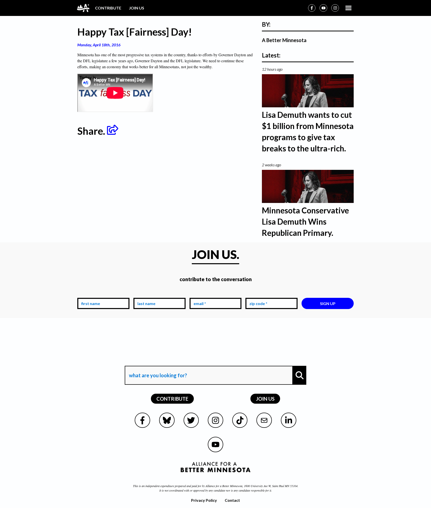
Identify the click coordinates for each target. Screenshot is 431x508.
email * (199, 294)
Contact (232, 500)
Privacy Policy (204, 500)
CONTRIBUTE (108, 7)
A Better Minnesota (284, 40)
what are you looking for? (157, 361)
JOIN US (136, 7)
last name (145, 294)
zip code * (257, 294)
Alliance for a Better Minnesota (224, 486)
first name (89, 294)
